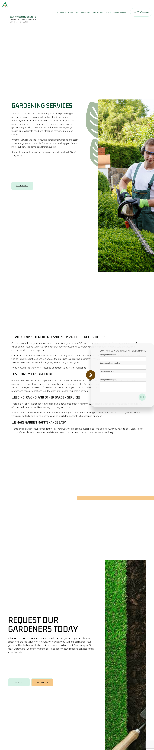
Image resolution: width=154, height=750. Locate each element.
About (62, 12)
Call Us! (18, 682)
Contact (123, 12)
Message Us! (42, 682)
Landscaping (72, 12)
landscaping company (48, 113)
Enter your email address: (106, 371)
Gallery (116, 12)
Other (108, 12)
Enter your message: (104, 380)
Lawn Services (97, 12)
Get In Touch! (22, 186)
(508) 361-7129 (141, 12)
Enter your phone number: (106, 363)
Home (57, 12)
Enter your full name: (104, 355)
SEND (138, 397)
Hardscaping (84, 12)
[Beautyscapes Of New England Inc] (5, 4)
